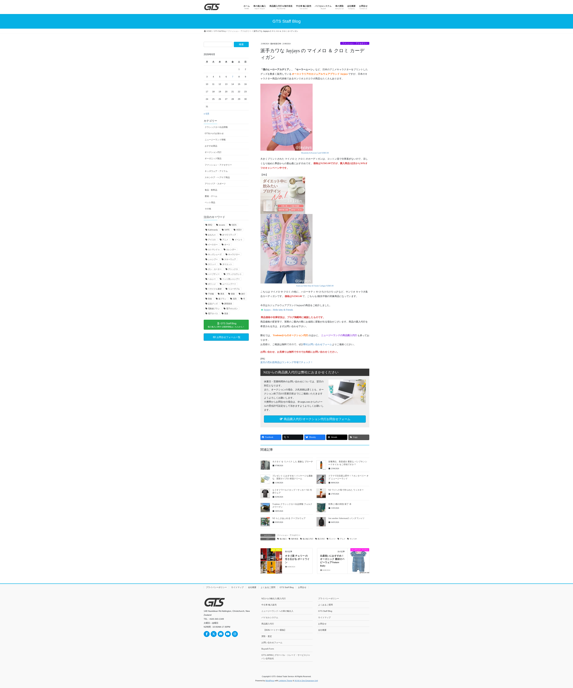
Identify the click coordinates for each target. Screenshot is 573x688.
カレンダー (231, 249)
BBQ (210, 225)
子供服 (211, 294)
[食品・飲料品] (271, 559)
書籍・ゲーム (211, 196)
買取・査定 (266, 636)
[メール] (221, 634)
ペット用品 (210, 202)
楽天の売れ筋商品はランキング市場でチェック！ (286, 362)
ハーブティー (214, 274)
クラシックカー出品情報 (216, 127)
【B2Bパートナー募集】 (275, 630)
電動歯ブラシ (214, 308)
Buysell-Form (267, 649)
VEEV (239, 230)
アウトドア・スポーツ (215, 183)
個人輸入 (283, 539)
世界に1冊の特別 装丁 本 (339, 504)
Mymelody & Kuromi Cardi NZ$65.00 (315, 153)
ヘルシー (212, 279)
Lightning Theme (285, 681)
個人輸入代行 (308, 539)
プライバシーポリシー (216, 587)
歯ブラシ (222, 299)
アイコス (212, 240)
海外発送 (294, 539)
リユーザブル (234, 289)
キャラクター (234, 254)
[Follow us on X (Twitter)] (214, 634)
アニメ (342, 539)
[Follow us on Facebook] (207, 634)
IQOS (234, 225)
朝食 (210, 299)
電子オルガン (232, 308)
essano (222, 225)
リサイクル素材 (215, 289)
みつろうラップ (229, 235)
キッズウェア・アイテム (216, 171)
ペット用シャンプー (231, 279)
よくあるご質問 (268, 587)
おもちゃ (212, 235)
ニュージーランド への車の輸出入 (277, 611)
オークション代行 (213, 152)
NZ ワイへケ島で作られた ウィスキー (346, 490)
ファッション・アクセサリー (354, 43)
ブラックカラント (234, 274)
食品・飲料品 (211, 190)
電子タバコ (213, 313)
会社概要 (252, 587)
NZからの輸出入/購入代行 (273, 598)
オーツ (227, 244)
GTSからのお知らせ (214, 133)
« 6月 (206, 113)
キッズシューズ (215, 254)
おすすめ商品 (211, 146)
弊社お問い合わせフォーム (317, 344)
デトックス (233, 269)
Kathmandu (213, 230)
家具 (222, 294)
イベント (238, 240)
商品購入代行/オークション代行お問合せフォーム (316, 419)
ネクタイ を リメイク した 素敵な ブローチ (292, 462)
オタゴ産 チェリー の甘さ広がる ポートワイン (297, 559)
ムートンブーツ (229, 284)
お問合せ (302, 587)
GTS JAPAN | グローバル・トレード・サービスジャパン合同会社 (285, 657)
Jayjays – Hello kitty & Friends (278, 309)
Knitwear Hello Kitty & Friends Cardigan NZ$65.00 (315, 286)
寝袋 (233, 294)
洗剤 (235, 299)
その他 (208, 209)
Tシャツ (332, 539)
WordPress (269, 681)
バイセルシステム (269, 617)
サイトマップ (237, 587)
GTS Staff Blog (287, 587)
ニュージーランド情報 (215, 139)
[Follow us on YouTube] (228, 634)
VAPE (227, 230)
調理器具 (228, 304)
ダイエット (227, 264)
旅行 (243, 294)
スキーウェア (230, 259)
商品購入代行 (267, 624)
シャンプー (213, 259)
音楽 (226, 313)
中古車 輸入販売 (269, 605)
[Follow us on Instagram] (235, 634)
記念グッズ (213, 304)
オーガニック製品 (213, 158)
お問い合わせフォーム (271, 642)
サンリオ (353, 539)
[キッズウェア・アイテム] (358, 559)
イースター (213, 244)
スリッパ (212, 264)
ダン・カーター (215, 269)
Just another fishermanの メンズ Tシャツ (346, 518)
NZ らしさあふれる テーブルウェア (289, 518)
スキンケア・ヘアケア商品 (217, 177)
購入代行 (321, 539)
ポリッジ (212, 284)
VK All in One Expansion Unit (306, 681)
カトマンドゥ (214, 249)
